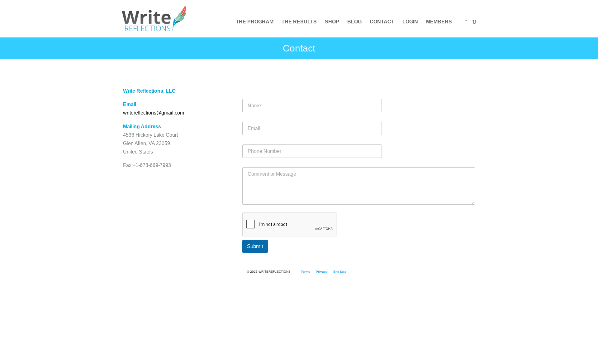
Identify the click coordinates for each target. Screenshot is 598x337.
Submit (255, 246)
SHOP (332, 21)
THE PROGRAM (254, 21)
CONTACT (382, 21)
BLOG (354, 21)
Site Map (339, 271)
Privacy (322, 271)
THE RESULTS (299, 21)
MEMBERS (439, 21)
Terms (305, 271)
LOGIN (410, 21)
